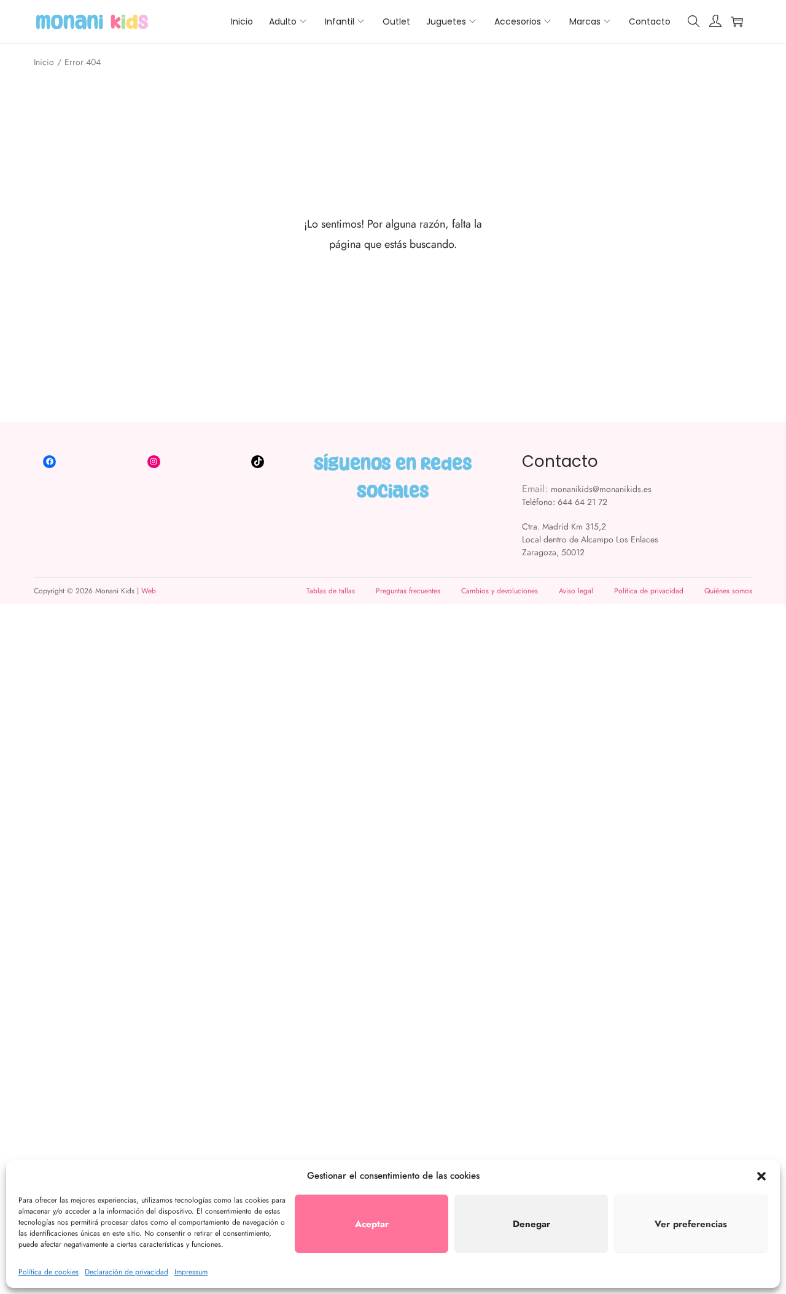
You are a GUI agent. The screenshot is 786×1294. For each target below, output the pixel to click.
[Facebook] (49, 461)
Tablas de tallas (330, 590)
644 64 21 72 (582, 502)
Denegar (531, 1224)
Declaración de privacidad (126, 1271)
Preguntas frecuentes (408, 590)
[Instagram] (153, 461)
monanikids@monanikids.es (601, 489)
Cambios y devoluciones (499, 590)
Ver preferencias (691, 1224)
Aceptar (372, 1224)
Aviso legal (576, 590)
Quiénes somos (728, 590)
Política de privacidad (648, 590)
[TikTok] (257, 461)
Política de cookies (48, 1271)
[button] (761, 1176)
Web (148, 590)
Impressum (191, 1271)
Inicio (44, 62)
